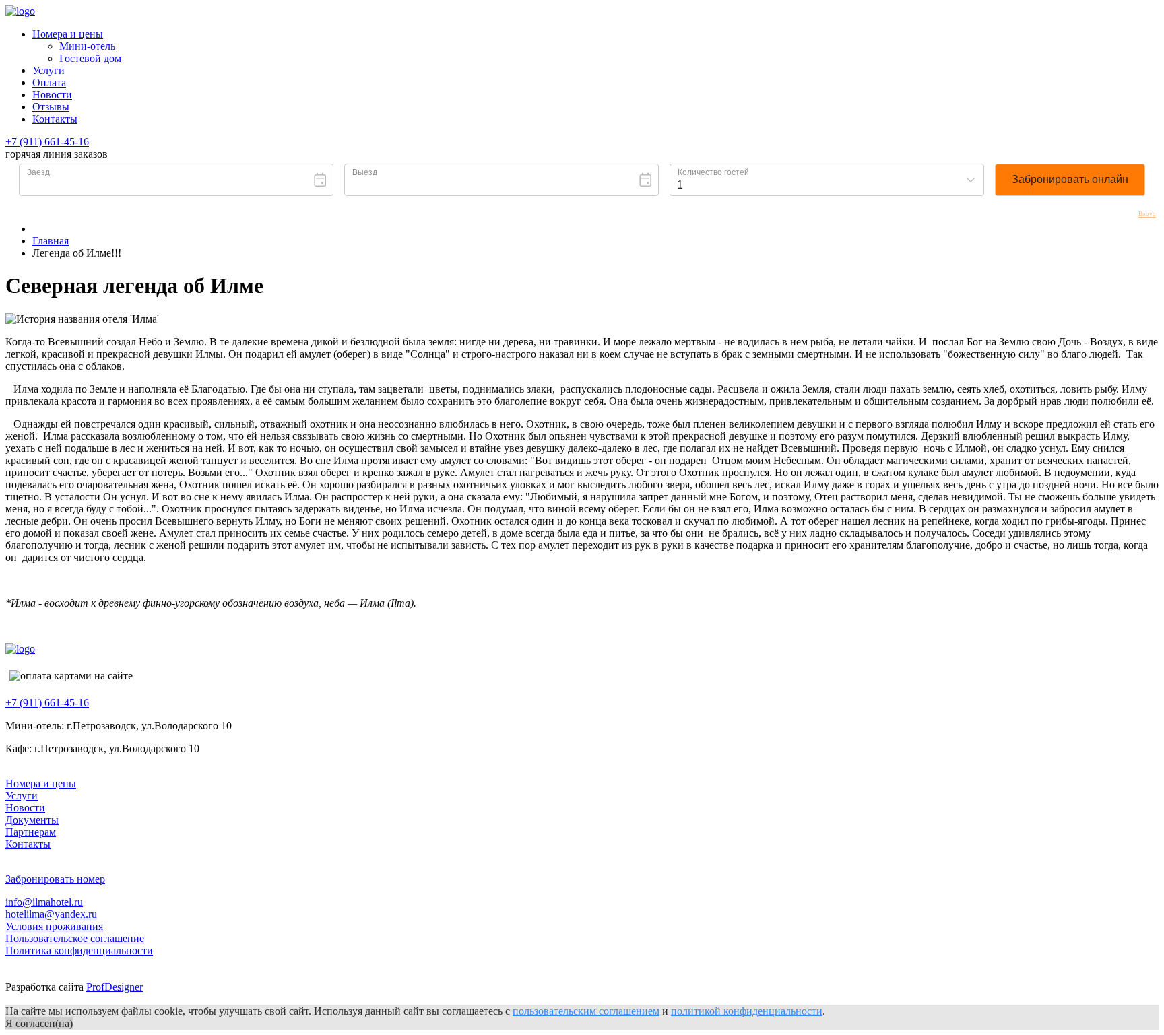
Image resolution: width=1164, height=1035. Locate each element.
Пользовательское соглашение (74, 938)
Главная (50, 240)
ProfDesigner (114, 987)
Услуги (48, 70)
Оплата (49, 82)
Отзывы (50, 106)
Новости (52, 94)
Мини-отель (87, 46)
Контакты (54, 119)
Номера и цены (67, 34)
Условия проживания (54, 926)
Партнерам (30, 832)
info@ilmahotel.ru (44, 902)
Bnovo (1147, 214)
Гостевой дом (90, 58)
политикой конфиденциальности (746, 1011)
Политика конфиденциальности (79, 950)
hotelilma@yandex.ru (51, 914)
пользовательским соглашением (586, 1011)
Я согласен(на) (39, 1023)
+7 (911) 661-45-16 (47, 141)
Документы (32, 820)
